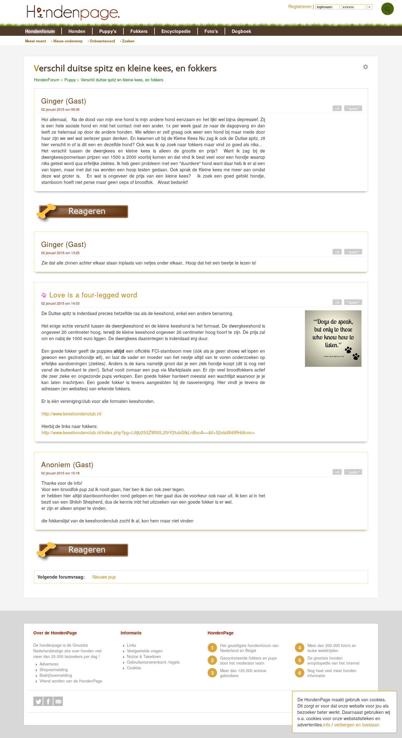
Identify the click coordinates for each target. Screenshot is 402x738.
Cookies (134, 668)
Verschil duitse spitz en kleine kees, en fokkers (122, 80)
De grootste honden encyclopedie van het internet (333, 660)
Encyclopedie (176, 31)
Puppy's (108, 31)
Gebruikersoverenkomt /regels (153, 662)
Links (131, 645)
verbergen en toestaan (356, 724)
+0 (337, 108)
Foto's (211, 31)
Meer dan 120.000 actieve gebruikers (243, 673)
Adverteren (49, 664)
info (326, 724)
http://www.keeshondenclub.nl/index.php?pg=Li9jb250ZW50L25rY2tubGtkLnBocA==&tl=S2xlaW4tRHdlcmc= (148, 432)
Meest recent (35, 40)
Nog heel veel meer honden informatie (331, 673)
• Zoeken (127, 40)
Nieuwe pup (104, 577)
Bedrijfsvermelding (56, 675)
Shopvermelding (54, 669)
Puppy (70, 80)
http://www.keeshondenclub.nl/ (71, 413)
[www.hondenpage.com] (74, 23)
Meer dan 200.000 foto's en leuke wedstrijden (331, 648)
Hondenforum (40, 31)
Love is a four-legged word (93, 294)
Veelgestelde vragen (145, 651)
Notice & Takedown (144, 656)
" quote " (353, 108)
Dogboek (241, 31)
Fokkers (139, 31)
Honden (76, 31)
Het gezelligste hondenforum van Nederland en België (249, 648)
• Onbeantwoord (101, 40)
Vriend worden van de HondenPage (71, 681)
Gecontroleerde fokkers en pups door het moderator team (248, 660)
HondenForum (46, 80)
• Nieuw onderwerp (67, 40)
